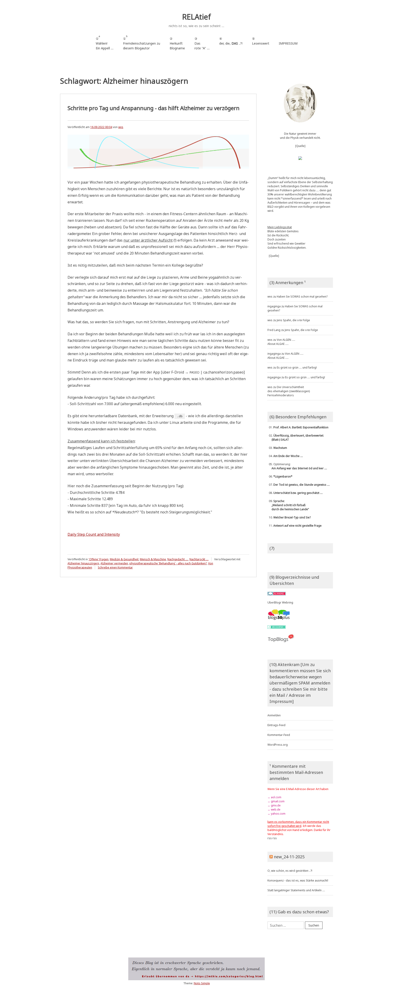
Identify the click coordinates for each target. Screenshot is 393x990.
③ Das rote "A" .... (202, 43)
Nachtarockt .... (199, 559)
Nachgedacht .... (177, 559)
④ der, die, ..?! (230, 43)
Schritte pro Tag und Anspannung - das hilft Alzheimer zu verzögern (153, 108)
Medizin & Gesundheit (124, 559)
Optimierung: (297, 466)
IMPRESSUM (288, 43)
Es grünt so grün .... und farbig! (297, 367)
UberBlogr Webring (280, 602)
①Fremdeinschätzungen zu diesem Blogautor (141, 42)
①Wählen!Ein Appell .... (104, 42)
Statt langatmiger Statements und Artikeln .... (296, 890)
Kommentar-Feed (278, 735)
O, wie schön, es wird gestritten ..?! (289, 871)
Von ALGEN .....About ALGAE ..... (281, 342)
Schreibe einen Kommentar (115, 567)
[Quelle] (300, 146)
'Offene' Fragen (98, 559)
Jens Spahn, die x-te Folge (293, 320)
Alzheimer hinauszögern (83, 563)
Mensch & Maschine (153, 559)
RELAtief (196, 17)
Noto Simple (202, 983)
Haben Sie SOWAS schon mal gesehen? (302, 296)
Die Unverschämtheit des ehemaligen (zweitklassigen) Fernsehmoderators (288, 391)
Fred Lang (273, 330)
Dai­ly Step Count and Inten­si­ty (94, 534)
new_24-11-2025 (289, 856)
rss (269, 838)
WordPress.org (277, 745)
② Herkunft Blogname (177, 43)
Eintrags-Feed (276, 725)
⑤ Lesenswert (260, 40)
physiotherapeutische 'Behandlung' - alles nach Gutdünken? (168, 563)
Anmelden (274, 715)
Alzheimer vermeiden (114, 563)
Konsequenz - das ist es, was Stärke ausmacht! (297, 880)
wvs (120, 127)
